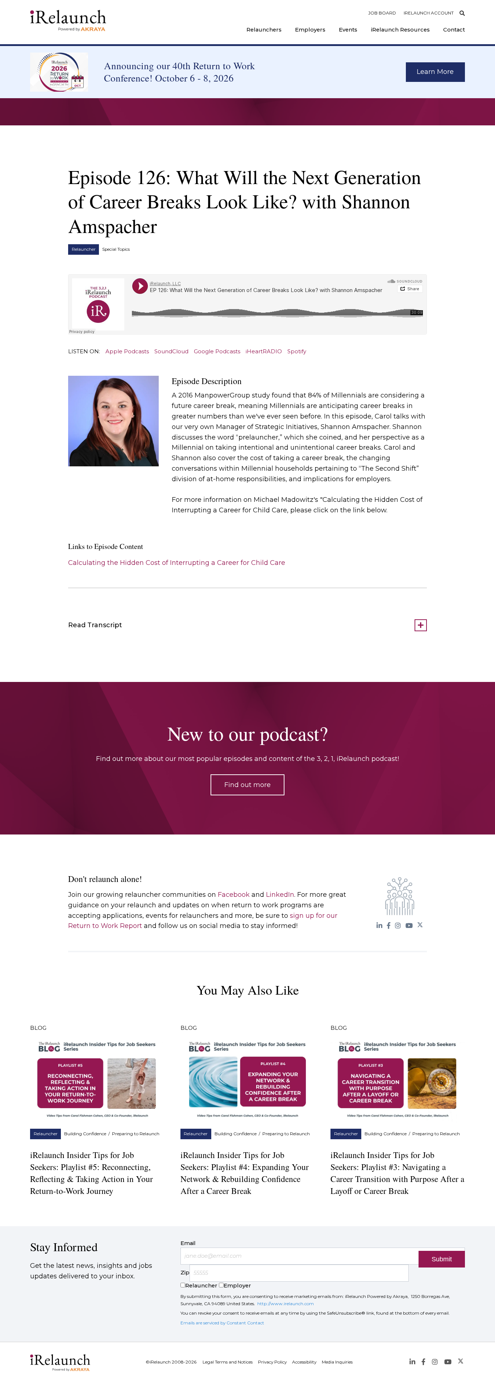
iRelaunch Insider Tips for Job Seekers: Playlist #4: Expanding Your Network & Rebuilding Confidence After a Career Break (244, 1172)
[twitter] (420, 925)
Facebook (234, 895)
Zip (185, 1273)
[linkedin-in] (379, 925)
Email (188, 1243)
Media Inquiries (337, 1362)
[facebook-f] (389, 925)
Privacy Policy (272, 1362)
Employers (310, 29)
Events (348, 29)
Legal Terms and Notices (228, 1362)
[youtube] (409, 925)
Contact (454, 29)
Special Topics (116, 249)
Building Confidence (85, 1133)
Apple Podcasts (127, 351)
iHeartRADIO (264, 351)
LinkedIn (280, 895)
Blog (38, 1028)
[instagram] (398, 925)
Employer (237, 1285)
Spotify (296, 351)
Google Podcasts (217, 351)
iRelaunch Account (429, 13)
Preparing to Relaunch (135, 1133)
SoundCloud (171, 351)
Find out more (247, 785)
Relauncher (84, 249)
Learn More (435, 72)
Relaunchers (264, 29)
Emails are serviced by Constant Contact (222, 1322)
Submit (442, 1259)
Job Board (382, 13)
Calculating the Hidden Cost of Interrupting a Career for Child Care (176, 563)
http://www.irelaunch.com (285, 1303)
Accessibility (304, 1362)
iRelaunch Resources (400, 29)
